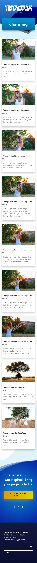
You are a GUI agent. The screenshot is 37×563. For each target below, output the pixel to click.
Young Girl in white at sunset (14, 156)
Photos (4, 67)
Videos (4, 390)
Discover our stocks (18, 495)
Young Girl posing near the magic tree (17, 64)
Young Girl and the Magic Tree (14, 387)
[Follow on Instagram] (22, 506)
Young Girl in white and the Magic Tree (17, 202)
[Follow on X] (18, 506)
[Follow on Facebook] (14, 506)
